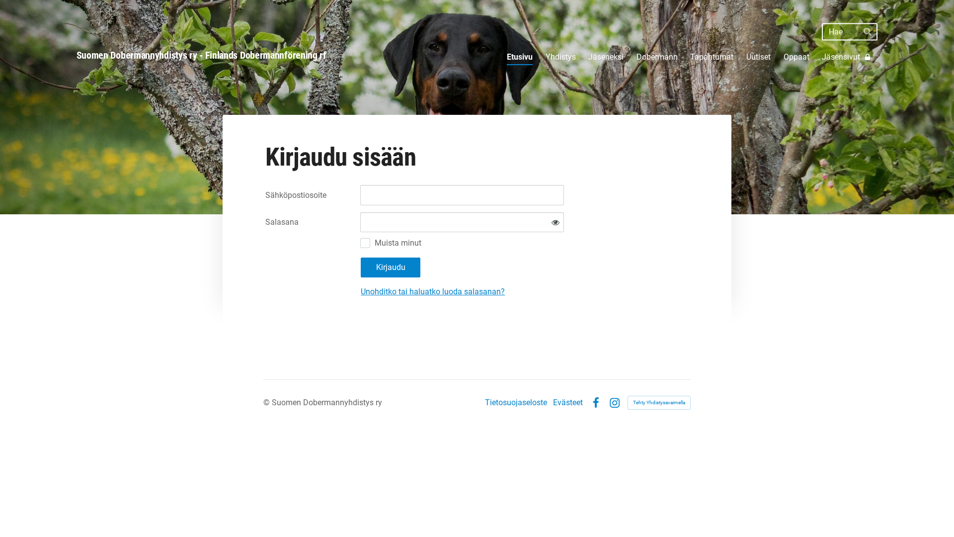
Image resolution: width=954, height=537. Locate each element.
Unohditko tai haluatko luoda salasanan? (433, 291)
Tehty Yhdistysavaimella (659, 402)
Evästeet (568, 403)
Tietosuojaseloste (516, 403)
